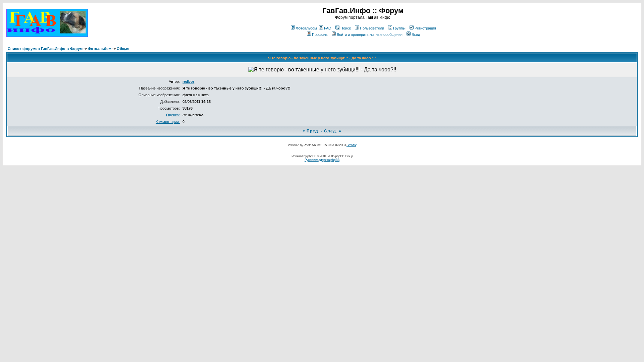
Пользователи (372, 28)
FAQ (327, 28)
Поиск (345, 28)
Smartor (351, 145)
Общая (123, 49)
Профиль (320, 35)
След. (330, 131)
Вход (416, 35)
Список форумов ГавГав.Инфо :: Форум (45, 49)
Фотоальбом (306, 28)
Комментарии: (168, 122)
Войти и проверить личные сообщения (369, 35)
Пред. (313, 131)
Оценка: (173, 115)
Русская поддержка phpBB (322, 160)
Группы (399, 28)
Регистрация (425, 28)
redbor (188, 81)
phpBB (311, 156)
